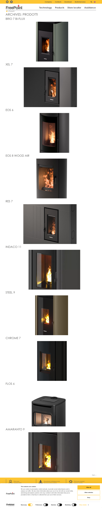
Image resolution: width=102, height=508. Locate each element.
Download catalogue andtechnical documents (52, 482)
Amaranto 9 (15, 429)
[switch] (46, 505)
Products (59, 7)
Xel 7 (9, 64)
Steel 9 (10, 292)
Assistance (90, 7)
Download (68, 2)
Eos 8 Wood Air (17, 155)
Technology (45, 7)
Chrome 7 (13, 338)
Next (94, 475)
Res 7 (9, 201)
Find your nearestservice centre (79, 482)
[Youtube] (7, 2)
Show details (83, 505)
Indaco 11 (13, 247)
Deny (88, 497)
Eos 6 (9, 110)
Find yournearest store (17, 482)
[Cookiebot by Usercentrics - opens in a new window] (10, 505)
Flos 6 (10, 383)
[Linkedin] (11, 2)
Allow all (88, 487)
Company (48, 2)
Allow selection (88, 492)
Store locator (74, 7)
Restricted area (80, 2)
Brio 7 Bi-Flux (15, 18)
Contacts (58, 2)
